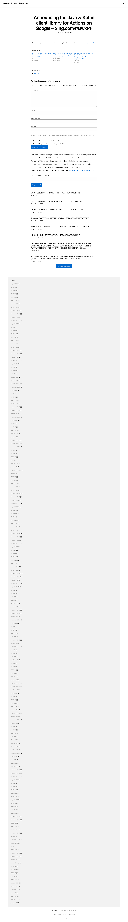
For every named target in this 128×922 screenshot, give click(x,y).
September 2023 (15, 387)
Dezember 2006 (15, 853)
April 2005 (14, 893)
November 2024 (15, 354)
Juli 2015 (13, 650)
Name (33, 110)
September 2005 (15, 889)
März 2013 (14, 706)
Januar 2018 (14, 570)
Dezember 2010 (15, 770)
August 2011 (14, 756)
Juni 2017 (13, 593)
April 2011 (14, 760)
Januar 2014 (14, 680)
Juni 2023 (13, 397)
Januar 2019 (14, 530)
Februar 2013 (14, 710)
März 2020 (14, 483)
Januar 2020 (14, 490)
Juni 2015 (13, 653)
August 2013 (14, 693)
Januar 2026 (14, 307)
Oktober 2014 (15, 660)
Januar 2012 (14, 746)
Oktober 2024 (15, 357)
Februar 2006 (14, 883)
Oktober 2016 (15, 616)
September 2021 (15, 447)
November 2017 (15, 577)
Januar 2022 (14, 437)
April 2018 (14, 560)
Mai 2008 (13, 823)
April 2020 (14, 480)
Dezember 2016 (15, 610)
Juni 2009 (13, 803)
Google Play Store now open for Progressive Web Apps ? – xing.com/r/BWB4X (62, 55)
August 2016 (14, 623)
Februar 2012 (14, 743)
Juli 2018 (13, 550)
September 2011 (15, 753)
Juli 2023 (13, 393)
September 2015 (15, 646)
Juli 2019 (13, 510)
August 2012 (14, 723)
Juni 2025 (13, 330)
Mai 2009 (13, 806)
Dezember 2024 (15, 350)
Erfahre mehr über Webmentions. (82, 170)
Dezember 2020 (15, 470)
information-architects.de (68, 910)
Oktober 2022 (15, 413)
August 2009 (14, 800)
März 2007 (14, 849)
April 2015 (14, 656)
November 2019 (15, 497)
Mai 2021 (13, 457)
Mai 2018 (13, 557)
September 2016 (15, 620)
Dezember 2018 (15, 533)
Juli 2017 (13, 590)
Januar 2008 (14, 829)
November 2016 (15, 613)
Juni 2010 (13, 786)
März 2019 (14, 523)
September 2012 (15, 720)
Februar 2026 (14, 304)
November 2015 (15, 640)
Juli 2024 (13, 367)
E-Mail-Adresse (36, 118)
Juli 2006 (13, 866)
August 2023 (14, 390)
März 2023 (14, 400)
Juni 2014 (13, 666)
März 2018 (14, 563)
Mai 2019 (13, 517)
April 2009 (14, 809)
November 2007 (15, 833)
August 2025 (14, 324)
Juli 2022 (13, 423)
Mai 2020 (13, 477)
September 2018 (15, 543)
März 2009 (14, 813)
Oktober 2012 (15, 716)
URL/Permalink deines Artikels (40, 175)
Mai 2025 (13, 334)
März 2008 (14, 826)
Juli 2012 (13, 726)
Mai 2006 (13, 873)
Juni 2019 (13, 513)
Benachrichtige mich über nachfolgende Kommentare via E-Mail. (53, 141)
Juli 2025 (13, 327)
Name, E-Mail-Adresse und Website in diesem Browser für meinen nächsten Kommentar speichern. (63, 135)
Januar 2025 (14, 347)
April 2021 (14, 460)
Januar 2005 (14, 903)
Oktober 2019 (15, 500)
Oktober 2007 (15, 836)
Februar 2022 (14, 433)
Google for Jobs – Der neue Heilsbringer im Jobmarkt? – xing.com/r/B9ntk (41, 55)
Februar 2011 (14, 766)
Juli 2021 (13, 450)
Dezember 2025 (15, 310)
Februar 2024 (14, 377)
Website (33, 126)
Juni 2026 (13, 290)
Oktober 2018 (15, 540)
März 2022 (14, 430)
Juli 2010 (13, 783)
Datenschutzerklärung (118, 3)
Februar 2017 (14, 603)
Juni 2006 (13, 869)
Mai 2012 (13, 733)
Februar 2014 (14, 676)
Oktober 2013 (15, 690)
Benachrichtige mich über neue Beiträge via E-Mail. (48, 144)
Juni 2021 (13, 453)
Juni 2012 (13, 730)
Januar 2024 (14, 380)
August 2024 (14, 363)
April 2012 (14, 736)
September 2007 (15, 839)
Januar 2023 (14, 403)
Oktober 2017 (15, 580)
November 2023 (15, 383)
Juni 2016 (13, 630)
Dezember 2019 (15, 493)
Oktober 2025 (15, 317)
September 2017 (15, 583)
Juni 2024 (13, 370)
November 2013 (15, 686)
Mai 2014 (13, 670)
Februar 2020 (14, 487)
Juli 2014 (13, 663)
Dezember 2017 (15, 573)
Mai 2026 (13, 294)
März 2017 (14, 600)
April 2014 (14, 673)
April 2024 (14, 373)
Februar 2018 (14, 567)
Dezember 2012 (15, 713)
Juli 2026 (13, 287)
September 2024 (15, 360)
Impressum (121, 3)
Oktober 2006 (15, 859)
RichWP (69, 918)
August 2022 (14, 420)
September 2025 (15, 320)
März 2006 (14, 879)
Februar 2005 (14, 899)
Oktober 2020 (15, 473)
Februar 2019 (14, 527)
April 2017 (14, 596)
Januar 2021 (14, 467)
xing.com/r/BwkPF (88, 43)
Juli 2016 (13, 626)
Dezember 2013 (15, 683)
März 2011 (14, 763)
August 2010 (14, 780)
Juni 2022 (13, 427)
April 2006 (14, 876)
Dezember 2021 (15, 440)
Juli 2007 (13, 846)
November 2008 (15, 820)
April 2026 (14, 297)
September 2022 (15, 417)
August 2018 (14, 547)
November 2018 (15, 537)
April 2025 (14, 337)
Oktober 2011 (15, 750)
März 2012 (14, 740)
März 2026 (14, 300)
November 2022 (15, 410)
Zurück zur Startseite (64, 266)
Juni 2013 (13, 696)
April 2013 (14, 703)
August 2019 (14, 507)
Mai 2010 (13, 790)
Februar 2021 (14, 463)
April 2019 (14, 520)
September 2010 (15, 776)
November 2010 (15, 773)
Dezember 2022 (15, 407)
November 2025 (15, 314)
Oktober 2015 (15, 643)
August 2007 (14, 843)
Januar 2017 (14, 606)
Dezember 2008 (15, 816)
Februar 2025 (14, 343)
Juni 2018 (13, 553)
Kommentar (35, 90)
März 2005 (14, 896)
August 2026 (14, 284)
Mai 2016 (13, 633)
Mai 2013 (13, 700)
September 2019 (15, 503)
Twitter (36, 73)
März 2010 (14, 793)
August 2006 (14, 863)
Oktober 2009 (15, 796)
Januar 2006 (14, 886)
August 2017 (14, 586)
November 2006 (15, 856)
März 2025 (14, 340)
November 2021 (15, 443)
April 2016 (14, 636)
